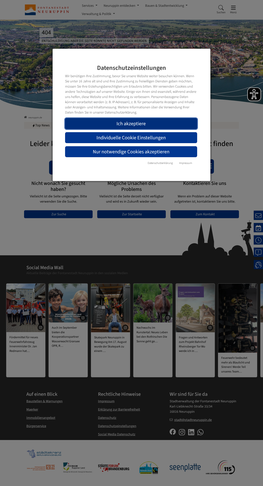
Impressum (185, 163)
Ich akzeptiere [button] (131, 123)
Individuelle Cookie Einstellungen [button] (131, 137)
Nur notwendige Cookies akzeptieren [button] (131, 151)
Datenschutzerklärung (160, 163)
